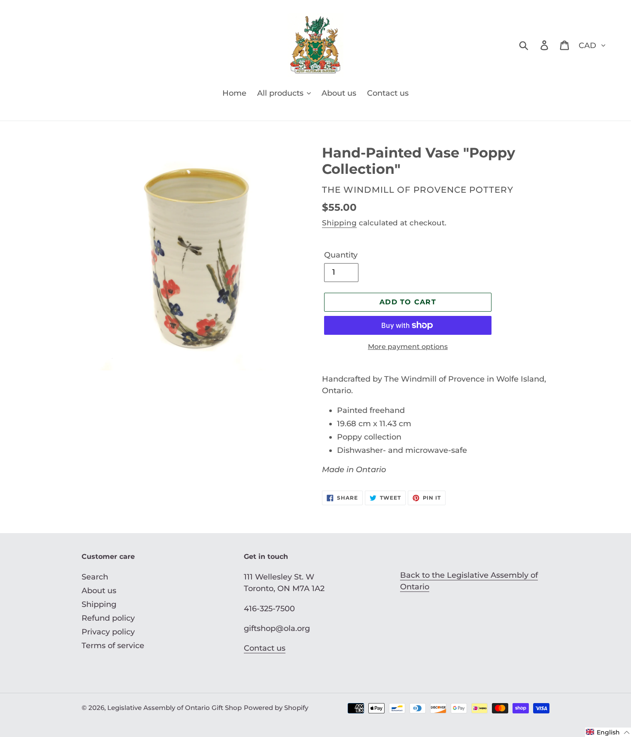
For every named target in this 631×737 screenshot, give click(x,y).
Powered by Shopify (276, 708)
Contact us (264, 648)
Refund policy (108, 618)
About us (99, 590)
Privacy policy (108, 632)
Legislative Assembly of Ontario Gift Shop (174, 708)
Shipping (339, 222)
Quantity (341, 255)
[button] (608, 732)
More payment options (408, 347)
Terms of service (113, 645)
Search (95, 577)
